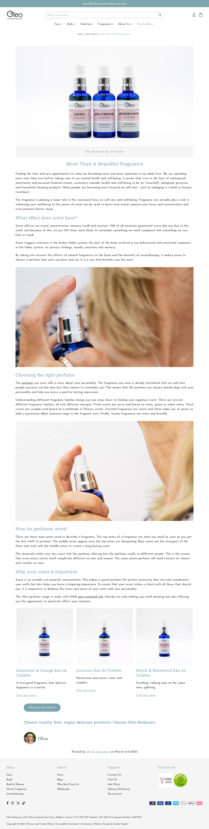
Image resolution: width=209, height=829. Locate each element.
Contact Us (114, 775)
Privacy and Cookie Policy (40, 824)
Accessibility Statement (67, 824)
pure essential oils (90, 596)
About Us (125, 24)
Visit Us (112, 779)
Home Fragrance (16, 789)
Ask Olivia (114, 784)
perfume (27, 383)
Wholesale (63, 789)
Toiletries (86, 24)
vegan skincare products (87, 722)
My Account (115, 794)
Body (71, 24)
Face (58, 24)
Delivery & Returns (119, 789)
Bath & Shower (15, 784)
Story (60, 775)
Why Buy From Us (68, 784)
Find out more (26, 695)
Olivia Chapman (98, 752)
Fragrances (105, 24)
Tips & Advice (145, 24)
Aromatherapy (15, 794)
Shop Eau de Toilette (42, 707)
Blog (59, 779)
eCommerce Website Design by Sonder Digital (104, 824)
